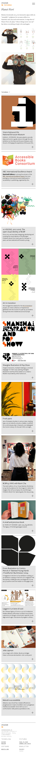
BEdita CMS (5, 749)
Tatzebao (8, 5)
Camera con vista (25, 743)
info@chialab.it (6, 729)
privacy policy (6, 736)
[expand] (32, 147)
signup (21, 751)
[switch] (33, 4)
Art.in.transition (27, 306)
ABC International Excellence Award (13, 176)
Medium (3, 743)
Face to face (23, 742)
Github (3, 742)
